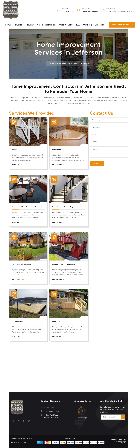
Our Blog (87, 25)
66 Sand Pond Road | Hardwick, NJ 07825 (120, 11)
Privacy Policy (15, 442)
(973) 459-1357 (67, 11)
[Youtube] (18, 420)
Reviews (31, 25)
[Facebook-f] (13, 420)
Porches (15, 149)
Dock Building (17, 321)
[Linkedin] (23, 420)
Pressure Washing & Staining (63, 264)
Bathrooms (56, 149)
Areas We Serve (66, 25)
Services (18, 25)
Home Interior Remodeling (62, 207)
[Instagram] (28, 420)
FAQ (78, 25)
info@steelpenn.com (90, 11)
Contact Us (100, 25)
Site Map (23, 442)
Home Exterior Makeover (22, 264)
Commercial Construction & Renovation (28, 207)
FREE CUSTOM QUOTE (121, 25)
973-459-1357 (49, 407)
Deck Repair (57, 321)
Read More (17, 165)
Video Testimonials (46, 25)
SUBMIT (96, 164)
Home (8, 25)
